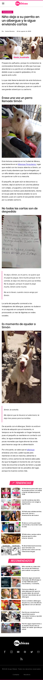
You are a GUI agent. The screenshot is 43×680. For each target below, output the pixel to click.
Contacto (16, 674)
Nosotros (27, 674)
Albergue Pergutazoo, (27, 164)
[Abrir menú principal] (3, 4)
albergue (31, 450)
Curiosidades (7, 12)
